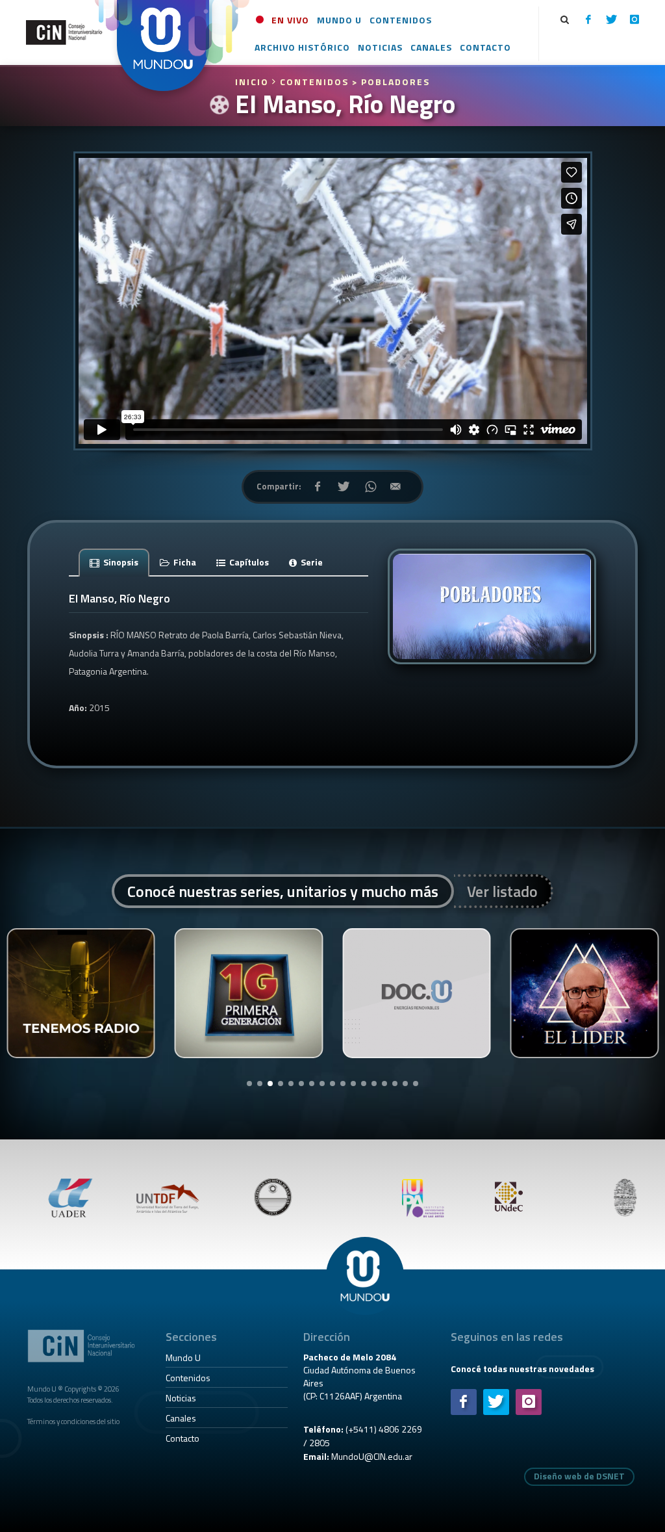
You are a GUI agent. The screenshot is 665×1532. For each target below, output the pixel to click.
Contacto (182, 1438)
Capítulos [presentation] (248, 562)
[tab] (114, 562)
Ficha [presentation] (183, 562)
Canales (181, 1418)
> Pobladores (391, 81)
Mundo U (183, 1357)
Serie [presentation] (311, 562)
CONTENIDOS (314, 81)
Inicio (253, 81)
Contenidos (188, 1377)
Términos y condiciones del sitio (73, 1421)
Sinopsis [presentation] (119, 562)
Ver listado (502, 891)
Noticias (181, 1398)
